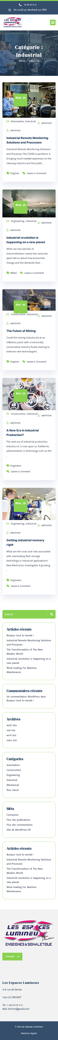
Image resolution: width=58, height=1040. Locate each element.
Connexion (13, 815)
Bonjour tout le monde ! (20, 635)
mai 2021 (11, 730)
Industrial (30, 121)
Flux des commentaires (20, 825)
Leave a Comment (36, 173)
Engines (14, 173)
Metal (13, 273)
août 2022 (12, 725)
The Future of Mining (21, 331)
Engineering (17, 221)
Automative (17, 121)
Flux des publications (18, 820)
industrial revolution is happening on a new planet (29, 661)
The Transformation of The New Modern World (25, 652)
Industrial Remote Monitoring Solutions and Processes (29, 642)
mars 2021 (12, 740)
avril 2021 (11, 735)
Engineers (15, 466)
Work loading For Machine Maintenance (21, 670)
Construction (18, 314)
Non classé (13, 790)
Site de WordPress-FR (19, 830)
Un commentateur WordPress (23, 697)
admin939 (46, 123)
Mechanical (13, 785)
